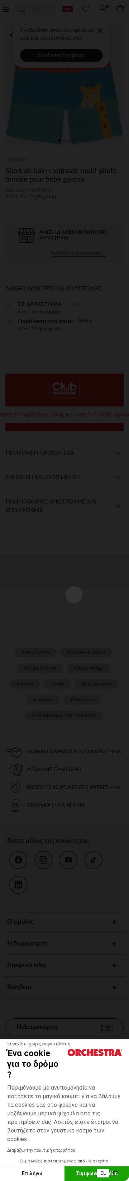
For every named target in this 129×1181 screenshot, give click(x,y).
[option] (115, 1173)
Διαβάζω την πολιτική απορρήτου (41, 1150)
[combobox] (103, 1173)
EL (103, 1173)
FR (115, 1173)
